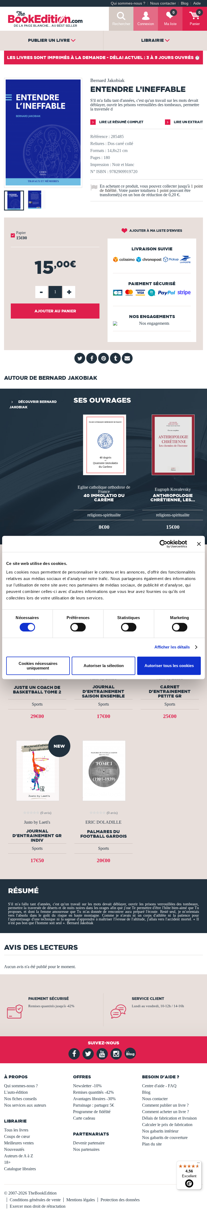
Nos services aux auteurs (25, 1105)
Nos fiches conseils (20, 1098)
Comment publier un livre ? (165, 1105)
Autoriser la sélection (104, 665)
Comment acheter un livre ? (165, 1111)
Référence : (100, 136)
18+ (7, 1162)
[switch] (78, 627)
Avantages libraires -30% (94, 1098)
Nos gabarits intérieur (160, 1131)
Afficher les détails (172, 647)
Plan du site (152, 1144)
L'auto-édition (16, 1092)
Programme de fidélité (92, 1111)
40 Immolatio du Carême (104, 497)
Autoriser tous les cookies (169, 665)
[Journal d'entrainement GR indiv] (37, 770)
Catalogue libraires (20, 1168)
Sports (37, 704)
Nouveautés (14, 1149)
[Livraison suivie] (152, 261)
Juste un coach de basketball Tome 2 (37, 689)
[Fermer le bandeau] (199, 544)
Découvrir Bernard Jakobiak (33, 404)
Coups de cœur (17, 1136)
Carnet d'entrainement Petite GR (170, 691)
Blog (184, 3)
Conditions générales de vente (35, 1199)
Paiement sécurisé (48, 998)
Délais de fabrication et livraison (169, 1118)
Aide (197, 3)
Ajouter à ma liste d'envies (155, 230)
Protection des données (120, 1199)
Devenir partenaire (89, 1143)
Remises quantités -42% (93, 1092)
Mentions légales (80, 1199)
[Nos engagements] (152, 323)
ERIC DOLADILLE (103, 822)
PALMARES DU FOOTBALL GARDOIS (103, 833)
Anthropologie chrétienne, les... (172, 497)
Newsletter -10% (87, 1085)
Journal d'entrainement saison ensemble (103, 691)
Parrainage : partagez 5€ (93, 1105)
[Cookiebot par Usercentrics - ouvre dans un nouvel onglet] (163, 544)
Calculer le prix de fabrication (167, 1124)
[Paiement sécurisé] (152, 294)
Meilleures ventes (19, 1143)
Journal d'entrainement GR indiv (37, 836)
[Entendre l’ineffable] (43, 184)
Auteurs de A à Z (18, 1156)
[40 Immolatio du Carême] (104, 444)
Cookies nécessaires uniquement (38, 665)
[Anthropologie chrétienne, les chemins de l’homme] (173, 444)
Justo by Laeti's (37, 822)
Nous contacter (163, 3)
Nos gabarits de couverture (165, 1137)
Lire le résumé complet (120, 122)
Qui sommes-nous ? (128, 3)
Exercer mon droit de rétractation (37, 1206)
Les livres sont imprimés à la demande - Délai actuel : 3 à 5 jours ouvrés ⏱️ (103, 57)
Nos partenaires (86, 1149)
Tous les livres (16, 1130)
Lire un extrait (188, 122)
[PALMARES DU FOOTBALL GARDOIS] (103, 770)
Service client (148, 998)
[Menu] (198, 1164)
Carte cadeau (84, 1118)
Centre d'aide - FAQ (159, 1085)
